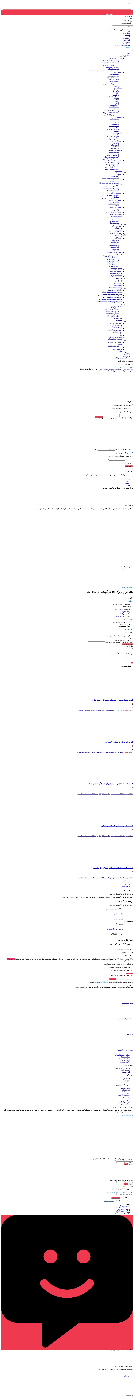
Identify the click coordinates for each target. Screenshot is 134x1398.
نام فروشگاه (129, 459)
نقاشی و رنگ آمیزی (123, 1095)
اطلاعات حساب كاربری (122, 45)
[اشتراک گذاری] (130, 1395)
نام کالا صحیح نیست (125, 402)
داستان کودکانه (125, 1088)
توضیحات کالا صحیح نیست (123, 412)
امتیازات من (126, 1072)
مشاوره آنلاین (125, 1070)
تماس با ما (126, 1080)
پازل (128, 1098)
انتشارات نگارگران (117, 609)
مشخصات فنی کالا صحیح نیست (121, 408)
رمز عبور (130, 1192)
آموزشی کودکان (124, 1102)
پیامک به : (124, 659)
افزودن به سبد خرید (128, 644)
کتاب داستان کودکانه (110, 369)
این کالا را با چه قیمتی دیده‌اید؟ (124, 449)
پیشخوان (127, 31)
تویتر (128, 485)
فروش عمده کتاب (124, 1060)
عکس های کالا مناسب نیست (122, 405)
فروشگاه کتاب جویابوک (101, 982)
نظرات (128, 42)
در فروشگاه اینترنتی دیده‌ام (123, 453)
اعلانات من (126, 40)
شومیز (122, 613)
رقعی (124, 611)
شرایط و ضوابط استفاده (122, 1055)
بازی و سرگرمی (125, 1097)
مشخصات (127, 882)
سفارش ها (126, 33)
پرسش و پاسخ (125, 886)
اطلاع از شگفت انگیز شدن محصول (120, 652)
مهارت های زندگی (123, 1103)
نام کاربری (129, 1189)
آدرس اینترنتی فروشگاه (126, 456)
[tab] (65, 881)
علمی (128, 1093)
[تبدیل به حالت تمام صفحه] (129, 1395)
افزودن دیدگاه (11, 959)
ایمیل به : (124, 657)
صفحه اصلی (126, 1372)
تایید (126, 1164)
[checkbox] (123, 19)
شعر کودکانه (126, 1090)
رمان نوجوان (126, 1091)
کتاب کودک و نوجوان (123, 369)
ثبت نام (110, 29)
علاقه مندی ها (125, 38)
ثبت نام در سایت (109, 1201)
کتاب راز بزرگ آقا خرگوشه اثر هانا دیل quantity (119, 642)
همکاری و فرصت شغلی (122, 1081)
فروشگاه (127, 1376)
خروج (128, 47)
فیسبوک (127, 483)
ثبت (132, 662)
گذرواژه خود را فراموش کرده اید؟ (116, 1192)
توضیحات (127, 881)
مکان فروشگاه (128, 463)
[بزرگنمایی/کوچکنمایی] (127, 1395)
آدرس (128, 36)
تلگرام (128, 479)
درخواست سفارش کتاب (122, 1068)
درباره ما (127, 1078)
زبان (128, 1100)
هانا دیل (121, 614)
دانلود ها (127, 35)
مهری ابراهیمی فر (119, 616)
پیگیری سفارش (125, 43)
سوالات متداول (125, 1057)
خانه (132, 369)
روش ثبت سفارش (124, 1058)
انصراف (131, 1164)
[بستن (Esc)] (132, 1395)
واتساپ (127, 481)
